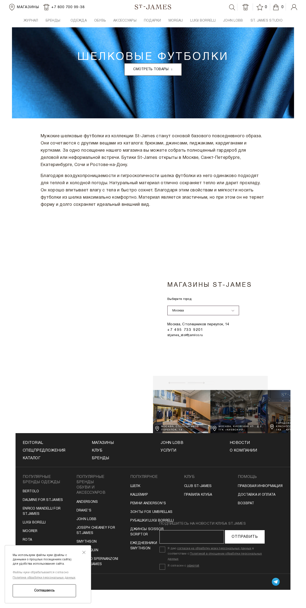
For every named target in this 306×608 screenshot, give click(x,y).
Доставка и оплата (257, 494)
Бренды (100, 458)
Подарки (152, 20)
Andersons (87, 502)
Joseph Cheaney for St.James (95, 530)
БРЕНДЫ (53, 20)
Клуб (97, 450)
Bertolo (31, 491)
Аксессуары (125, 20)
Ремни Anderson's (148, 503)
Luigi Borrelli (203, 20)
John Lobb (86, 519)
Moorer (30, 531)
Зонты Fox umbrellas (151, 512)
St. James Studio (267, 20)
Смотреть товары (153, 69)
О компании (243, 450)
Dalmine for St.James (43, 500)
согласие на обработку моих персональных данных (214, 548)
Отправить (245, 537)
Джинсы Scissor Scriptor (147, 532)
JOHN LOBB (233, 20)
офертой (193, 565)
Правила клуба (198, 494)
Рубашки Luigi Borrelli (152, 520)
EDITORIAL (33, 443)
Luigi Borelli (34, 522)
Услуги (168, 450)
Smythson (86, 541)
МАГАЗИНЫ (103, 443)
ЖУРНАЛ (30, 20)
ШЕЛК (135, 486)
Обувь (100, 20)
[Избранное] (260, 7)
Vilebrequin (87, 550)
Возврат (246, 503)
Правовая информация (260, 486)
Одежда (79, 20)
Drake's (83, 510)
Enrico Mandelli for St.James (41, 511)
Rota (27, 539)
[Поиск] (232, 7)
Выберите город (179, 299)
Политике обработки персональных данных (44, 577)
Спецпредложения (44, 450)
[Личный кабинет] (294, 7)
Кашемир (139, 494)
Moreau (176, 20)
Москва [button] (178, 310)
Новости (240, 443)
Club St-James (198, 486)
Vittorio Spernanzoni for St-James (97, 561)
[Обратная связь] (245, 7)
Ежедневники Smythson (143, 546)
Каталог (31, 458)
